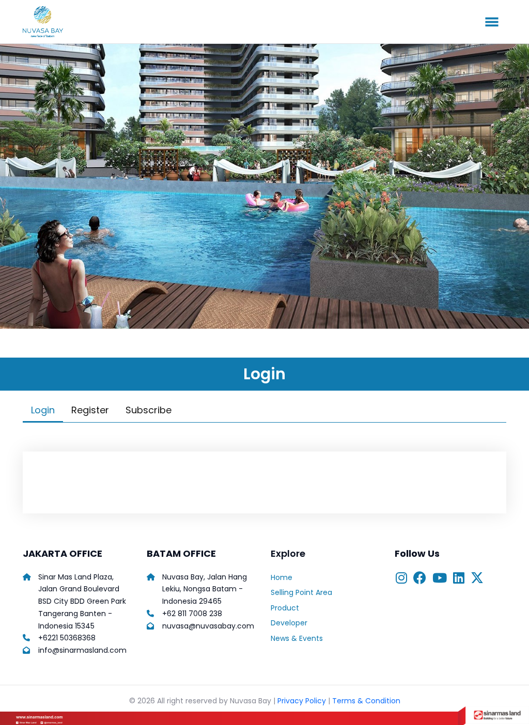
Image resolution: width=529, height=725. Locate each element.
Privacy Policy (301, 701)
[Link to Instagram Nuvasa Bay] (401, 579)
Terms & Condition (366, 701)
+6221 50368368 (67, 638)
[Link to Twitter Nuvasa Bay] (477, 579)
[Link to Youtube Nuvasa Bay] (439, 579)
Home (281, 577)
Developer (289, 623)
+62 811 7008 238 (192, 613)
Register (90, 410)
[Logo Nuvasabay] (58, 21)
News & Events (297, 638)
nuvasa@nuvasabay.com (208, 626)
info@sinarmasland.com (82, 650)
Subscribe (149, 410)
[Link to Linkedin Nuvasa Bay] (458, 579)
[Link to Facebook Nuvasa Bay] (419, 579)
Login (43, 410)
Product (285, 608)
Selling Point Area (301, 592)
